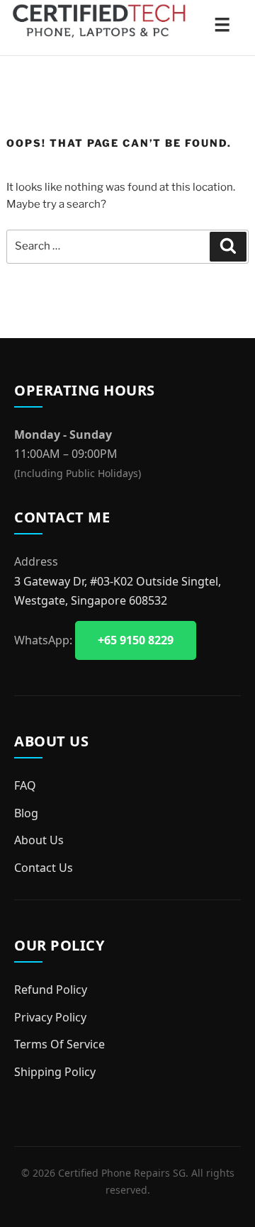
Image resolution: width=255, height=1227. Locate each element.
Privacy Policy (50, 1017)
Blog (26, 813)
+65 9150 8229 (136, 640)
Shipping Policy (55, 1072)
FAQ (25, 785)
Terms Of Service (59, 1044)
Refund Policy (50, 989)
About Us (39, 840)
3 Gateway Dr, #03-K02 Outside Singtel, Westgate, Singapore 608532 (117, 590)
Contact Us (43, 867)
